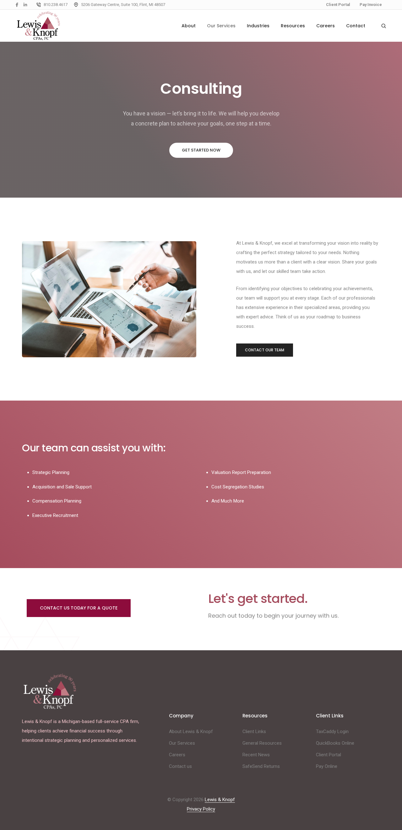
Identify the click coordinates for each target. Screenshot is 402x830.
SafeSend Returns (261, 766)
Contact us (180, 766)
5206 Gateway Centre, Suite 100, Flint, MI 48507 (123, 4)
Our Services (221, 26)
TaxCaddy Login (332, 731)
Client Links (254, 731)
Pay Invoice (371, 4)
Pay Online (326, 766)
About (189, 26)
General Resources (262, 743)
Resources (293, 26)
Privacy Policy (201, 809)
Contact (355, 26)
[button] (201, 150)
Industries (258, 26)
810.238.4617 (56, 4)
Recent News (256, 755)
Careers (325, 26)
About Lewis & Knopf (191, 731)
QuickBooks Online (335, 743)
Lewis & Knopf (220, 799)
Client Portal (338, 4)
